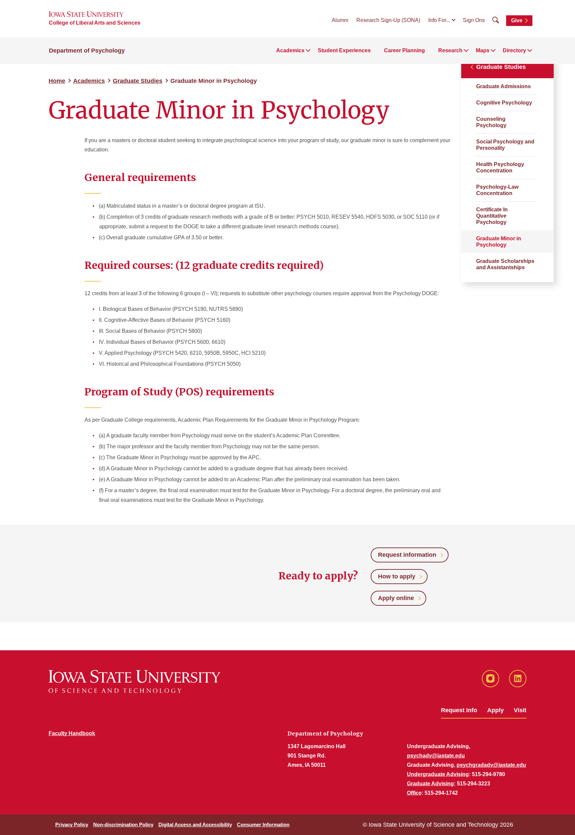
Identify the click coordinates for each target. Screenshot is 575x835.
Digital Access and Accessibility (195, 824)
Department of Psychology (87, 50)
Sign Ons (474, 20)
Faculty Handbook (72, 733)
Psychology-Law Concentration (497, 190)
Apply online (396, 598)
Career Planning (404, 50)
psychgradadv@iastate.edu (491, 765)
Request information (407, 554)
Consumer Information (263, 824)
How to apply (396, 576)
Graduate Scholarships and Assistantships (505, 264)
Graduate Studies (137, 81)
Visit (520, 710)
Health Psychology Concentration (500, 167)
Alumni (340, 20)
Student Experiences (344, 50)
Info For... (439, 20)
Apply (495, 710)
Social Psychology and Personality (505, 145)
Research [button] (450, 50)
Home (57, 81)
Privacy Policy (71, 824)
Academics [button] (290, 50)
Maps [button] (482, 50)
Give (516, 20)
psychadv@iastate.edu (436, 755)
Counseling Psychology (491, 122)
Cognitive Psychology (504, 102)
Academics (89, 81)
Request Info (459, 710)
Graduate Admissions (503, 86)
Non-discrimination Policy (123, 824)
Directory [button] (514, 50)
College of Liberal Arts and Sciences (94, 23)
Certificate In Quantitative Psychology (492, 216)
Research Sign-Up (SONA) (388, 20)
